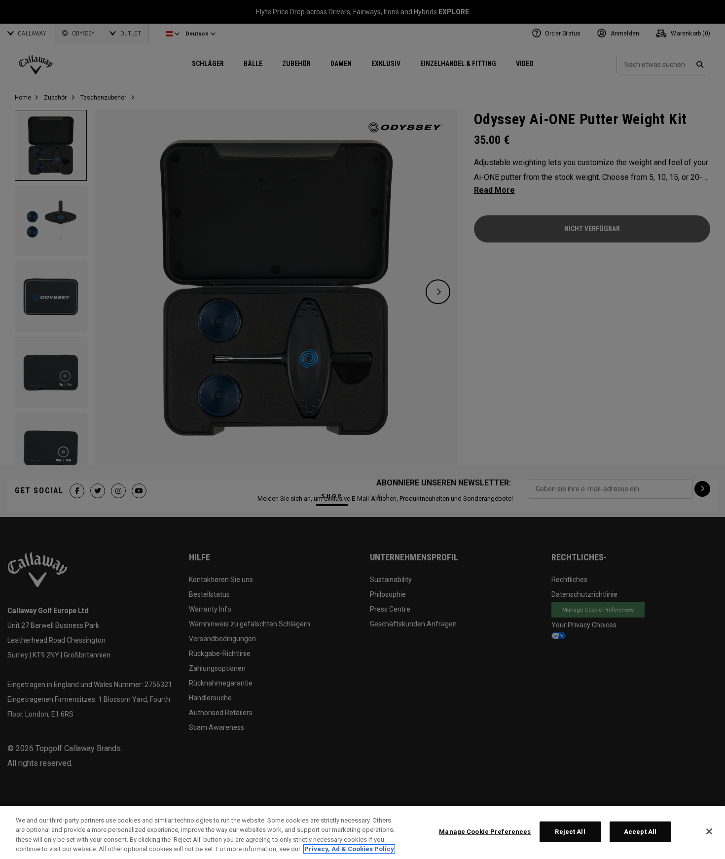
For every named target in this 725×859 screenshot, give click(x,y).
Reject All (570, 831)
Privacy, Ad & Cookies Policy (349, 849)
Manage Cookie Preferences (485, 831)
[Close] (709, 831)
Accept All (640, 831)
